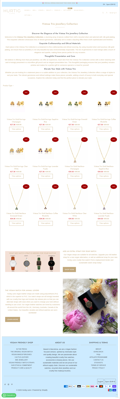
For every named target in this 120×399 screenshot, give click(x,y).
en (104, 4)
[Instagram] (8, 384)
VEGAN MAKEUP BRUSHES (22, 354)
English (100, 381)
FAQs (98, 354)
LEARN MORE (12, 319)
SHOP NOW (69, 269)
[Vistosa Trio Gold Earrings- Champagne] (16, 103)
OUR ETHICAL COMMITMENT (21, 365)
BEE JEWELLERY (21, 360)
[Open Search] (103, 12)
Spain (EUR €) (110, 4)
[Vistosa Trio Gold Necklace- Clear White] (74, 197)
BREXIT (98, 349)
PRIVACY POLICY (98, 368)
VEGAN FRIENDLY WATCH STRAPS (21, 362)
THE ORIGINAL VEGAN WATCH (22, 352)
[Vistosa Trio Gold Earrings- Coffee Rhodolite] (104, 103)
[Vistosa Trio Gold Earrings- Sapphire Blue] (45, 103)
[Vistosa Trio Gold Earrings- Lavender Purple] (45, 150)
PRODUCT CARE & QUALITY (21, 368)
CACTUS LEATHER (21, 357)
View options (16, 129)
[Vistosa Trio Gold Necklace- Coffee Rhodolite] (45, 197)
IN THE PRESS (21, 349)
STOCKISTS (98, 362)
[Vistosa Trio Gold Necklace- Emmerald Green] (16, 197)
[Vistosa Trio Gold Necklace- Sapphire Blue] (104, 150)
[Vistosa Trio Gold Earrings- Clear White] (16, 150)
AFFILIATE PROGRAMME (98, 357)
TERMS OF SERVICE (98, 365)
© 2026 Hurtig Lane (23, 390)
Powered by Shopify (39, 390)
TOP (116, 396)
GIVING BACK (98, 352)
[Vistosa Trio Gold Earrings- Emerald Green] (74, 103)
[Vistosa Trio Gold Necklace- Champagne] (74, 150)
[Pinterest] (11, 384)
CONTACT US (98, 360)
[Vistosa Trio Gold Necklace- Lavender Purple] (104, 197)
